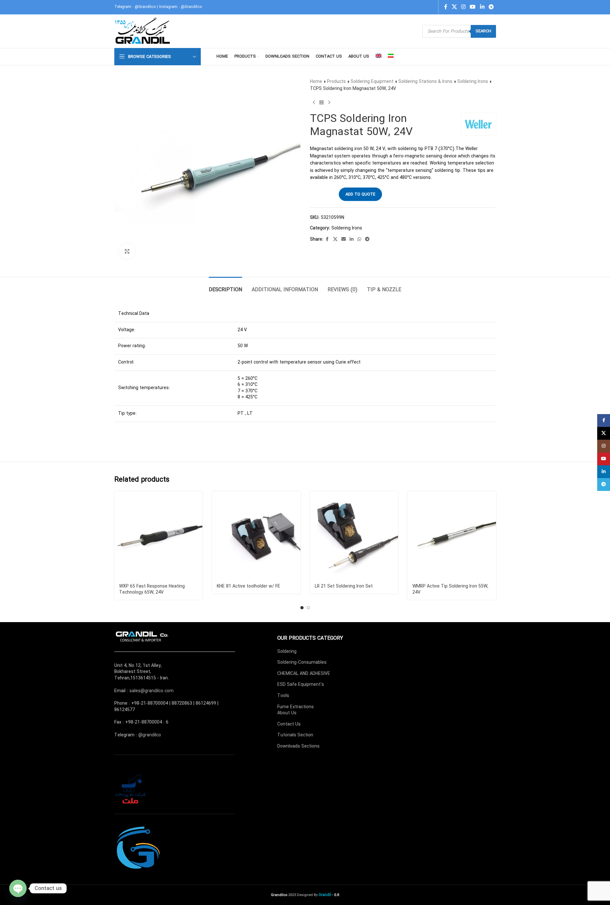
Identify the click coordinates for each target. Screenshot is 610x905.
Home (316, 81)
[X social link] (454, 7)
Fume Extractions (295, 706)
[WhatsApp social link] (359, 239)
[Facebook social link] (446, 7)
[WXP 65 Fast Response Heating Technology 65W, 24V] (158, 535)
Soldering (287, 651)
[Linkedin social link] (482, 7)
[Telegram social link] (491, 7)
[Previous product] (314, 103)
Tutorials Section (295, 735)
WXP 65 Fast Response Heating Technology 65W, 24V (152, 589)
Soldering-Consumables (302, 662)
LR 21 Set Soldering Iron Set (344, 586)
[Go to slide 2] (308, 607)
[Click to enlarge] (127, 251)
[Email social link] (343, 239)
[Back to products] (321, 103)
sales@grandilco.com (151, 690)
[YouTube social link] (473, 7)
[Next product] (329, 103)
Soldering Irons (472, 81)
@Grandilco (145, 7)
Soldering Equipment (372, 81)
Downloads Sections (298, 746)
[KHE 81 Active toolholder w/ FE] (256, 535)
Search (483, 31)
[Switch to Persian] (391, 56)
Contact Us (289, 724)
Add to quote (360, 194)
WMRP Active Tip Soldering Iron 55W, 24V (450, 589)
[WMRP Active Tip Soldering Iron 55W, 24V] (452, 535)
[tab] (225, 286)
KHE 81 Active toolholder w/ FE (248, 586)
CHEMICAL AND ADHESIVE (303, 673)
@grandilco (149, 735)
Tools (283, 695)
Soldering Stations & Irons (425, 81)
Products (336, 81)
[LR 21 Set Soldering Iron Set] (354, 535)
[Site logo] (143, 31)
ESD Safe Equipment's (300, 684)
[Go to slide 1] (302, 607)
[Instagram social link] (463, 7)
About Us (287, 713)
